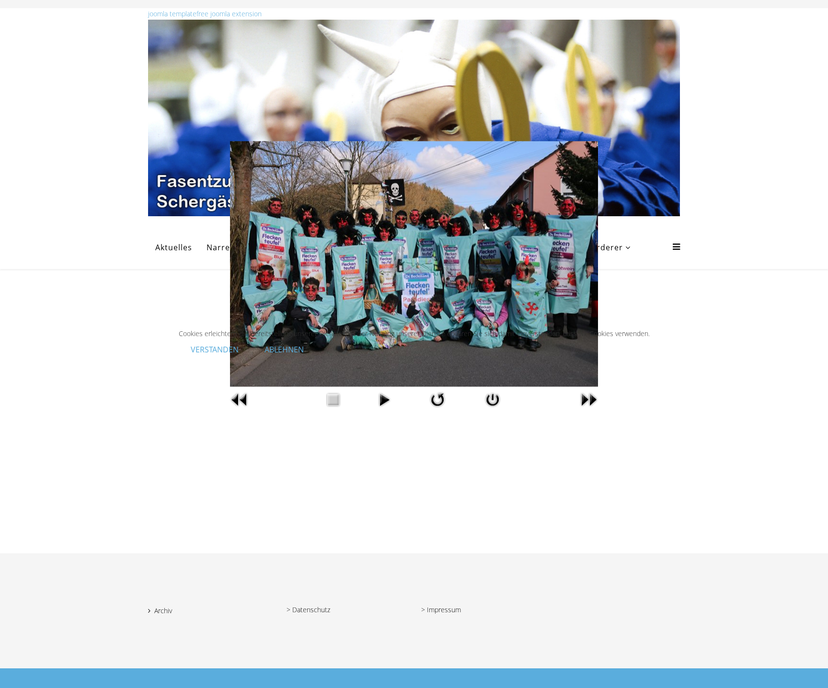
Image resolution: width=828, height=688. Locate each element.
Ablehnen (284, 349)
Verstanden (215, 349)
